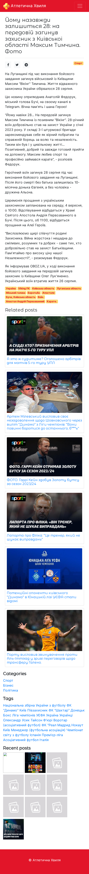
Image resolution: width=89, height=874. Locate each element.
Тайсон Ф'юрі (41, 720)
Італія (44, 740)
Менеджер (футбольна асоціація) (38, 730)
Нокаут (77, 725)
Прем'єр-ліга (52, 735)
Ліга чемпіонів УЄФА (28, 715)
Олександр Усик (16, 720)
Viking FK (24, 288)
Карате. (52, 301)
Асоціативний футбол (20, 740)
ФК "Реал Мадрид (56, 725)
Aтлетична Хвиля (28, 5)
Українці (66, 715)
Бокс (7, 715)
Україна (11, 288)
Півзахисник (37, 710)
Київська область (43, 288)
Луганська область (69, 288)
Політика (10, 690)
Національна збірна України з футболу (34, 705)
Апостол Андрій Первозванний (25, 301)
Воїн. (41, 297)
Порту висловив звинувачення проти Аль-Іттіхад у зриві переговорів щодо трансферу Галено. (42, 658)
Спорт (78, 63)
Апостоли (48, 292)
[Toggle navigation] (80, 6)
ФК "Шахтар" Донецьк (67, 710)
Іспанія (35, 735)
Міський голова (15, 292)
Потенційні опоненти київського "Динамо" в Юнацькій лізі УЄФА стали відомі (41, 597)
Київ (6, 730)
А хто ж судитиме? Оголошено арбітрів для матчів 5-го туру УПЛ (44, 361)
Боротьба (34, 292)
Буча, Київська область (20, 297)
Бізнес (8, 685)
